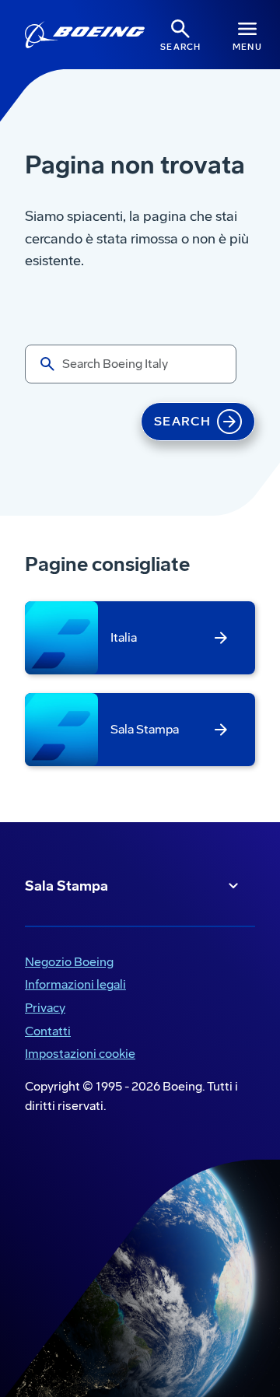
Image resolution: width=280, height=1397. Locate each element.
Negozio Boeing (66, 963)
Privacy (42, 1009)
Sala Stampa (66, 886)
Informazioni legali (72, 986)
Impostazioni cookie (80, 1053)
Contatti (48, 1031)
